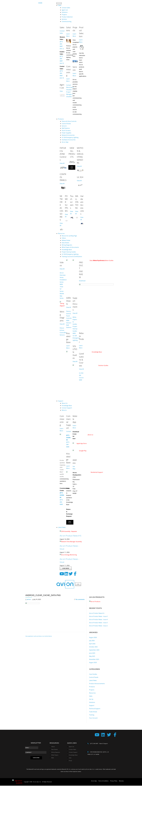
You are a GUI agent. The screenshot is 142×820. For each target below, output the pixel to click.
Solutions (65, 12)
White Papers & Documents (70, 247)
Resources (61, 233)
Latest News (62, 527)
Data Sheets (65, 243)
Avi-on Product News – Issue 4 (98, 619)
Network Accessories (68, 135)
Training (91, 715)
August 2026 (93, 637)
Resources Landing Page (69, 236)
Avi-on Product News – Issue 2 (98, 626)
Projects (64, 14)
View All (62, 163)
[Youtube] (62, 574)
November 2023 (94, 659)
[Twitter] (71, 574)
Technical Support (94, 708)
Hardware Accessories (69, 140)
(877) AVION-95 (68, 438)
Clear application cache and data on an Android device (38, 636)
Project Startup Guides (69, 252)
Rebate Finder (66, 240)
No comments (80, 599)
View (61, 91)
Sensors (64, 126)
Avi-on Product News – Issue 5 (98, 616)
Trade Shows (93, 712)
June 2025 (92, 653)
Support (60, 401)
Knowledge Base (67, 249)
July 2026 (92, 640)
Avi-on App (65, 142)
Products (61, 119)
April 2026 (92, 644)
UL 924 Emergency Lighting (70, 137)
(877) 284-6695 (67, 445)
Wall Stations (66, 128)
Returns (64, 410)
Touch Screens (66, 130)
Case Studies (93, 674)
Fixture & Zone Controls (69, 121)
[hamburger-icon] (59, 3)
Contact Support (67, 408)
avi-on (29, 599)
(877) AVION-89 (62, 495)
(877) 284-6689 (61, 502)
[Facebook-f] (75, 574)
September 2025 (94, 650)
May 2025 (92, 656)
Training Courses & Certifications (72, 256)
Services (64, 19)
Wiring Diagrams (67, 245)
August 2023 (93, 662)
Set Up (91, 699)
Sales (59, 5)
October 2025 (93, 647)
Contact (68, 431)
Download (82, 281)
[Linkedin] (66, 574)
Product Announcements (97, 683)
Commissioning (66, 21)
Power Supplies (66, 133)
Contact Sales (66, 8)
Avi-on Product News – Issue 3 (98, 623)
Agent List (65, 10)
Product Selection (67, 17)
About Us (64, 403)
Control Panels (66, 124)
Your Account (93, 718)
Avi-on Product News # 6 (70, 535)
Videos (64, 238)
